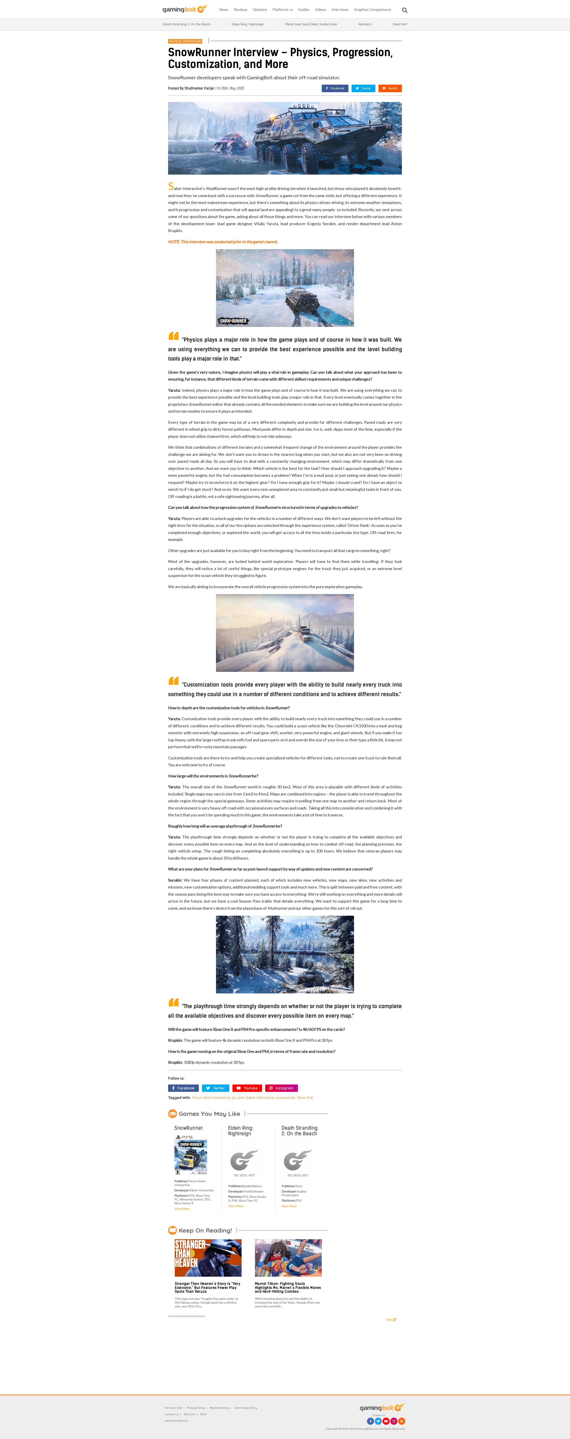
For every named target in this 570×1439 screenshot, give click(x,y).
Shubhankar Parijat (199, 88)
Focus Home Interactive (211, 1097)
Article (175, 41)
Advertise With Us (176, 1420)
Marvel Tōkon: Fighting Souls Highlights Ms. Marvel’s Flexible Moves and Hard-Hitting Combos (288, 1288)
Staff (203, 1414)
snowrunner (285, 1097)
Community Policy (245, 1407)
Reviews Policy (219, 1407)
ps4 (241, 1097)
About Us (189, 1414)
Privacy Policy (196, 1407)
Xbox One (305, 1097)
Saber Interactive (260, 1097)
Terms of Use (173, 1407)
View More (181, 1209)
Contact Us (172, 1414)
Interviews (192, 41)
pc (234, 1097)
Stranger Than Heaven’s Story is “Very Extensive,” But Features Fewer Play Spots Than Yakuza (207, 1288)
